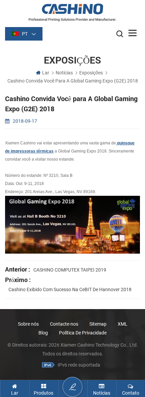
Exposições (91, 72)
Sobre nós (28, 324)
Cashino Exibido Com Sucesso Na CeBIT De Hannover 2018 (70, 289)
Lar (45, 72)
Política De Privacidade (83, 332)
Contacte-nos (64, 324)
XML (122, 324)
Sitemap (98, 324)
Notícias (64, 72)
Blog (43, 332)
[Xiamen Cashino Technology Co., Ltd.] (72, 12)
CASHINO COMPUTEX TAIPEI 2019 (69, 270)
